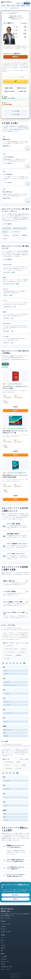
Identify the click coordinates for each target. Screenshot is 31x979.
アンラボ (5, 238)
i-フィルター (18, 768)
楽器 (27, 5)
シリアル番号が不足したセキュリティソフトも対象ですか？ (15, 867)
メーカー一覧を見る (7, 223)
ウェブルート (6, 673)
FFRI (4, 732)
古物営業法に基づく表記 (6, 966)
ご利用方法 (3, 926)
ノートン (15, 765)
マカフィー (5, 231)
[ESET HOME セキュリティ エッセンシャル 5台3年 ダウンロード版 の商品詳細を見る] (15, 420)
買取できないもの (5, 961)
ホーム (2, 8)
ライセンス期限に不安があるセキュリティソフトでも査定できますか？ (15, 860)
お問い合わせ (4, 959)
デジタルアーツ (7, 701)
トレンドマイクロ (6, 228)
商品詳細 (15, 406)
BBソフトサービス (7, 729)
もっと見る (5, 364)
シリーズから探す (15, 114)
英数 (24, 663)
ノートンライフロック (15, 231)
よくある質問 (4, 956)
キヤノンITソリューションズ (19, 228)
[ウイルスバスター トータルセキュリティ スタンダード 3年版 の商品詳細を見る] (15, 376)
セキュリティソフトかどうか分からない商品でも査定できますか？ (15, 875)
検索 (15, 81)
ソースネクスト (6, 235)
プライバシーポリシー (6, 969)
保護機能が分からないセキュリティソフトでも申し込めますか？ (15, 846)
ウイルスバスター (8, 761)
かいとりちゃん (7, 909)
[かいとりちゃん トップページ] (12, 2)
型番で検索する (15, 895)
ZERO (23, 765)
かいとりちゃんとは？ (6, 924)
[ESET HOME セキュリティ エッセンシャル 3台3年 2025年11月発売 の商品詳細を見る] (15, 465)
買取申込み (15, 410)
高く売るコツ (4, 929)
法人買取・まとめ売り (6, 931)
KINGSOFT (24, 235)
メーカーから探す (15, 111)
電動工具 (23, 5)
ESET (18, 761)
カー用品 (18, 5)
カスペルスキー (15, 235)
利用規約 (3, 964)
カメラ (13, 5)
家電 (8, 5)
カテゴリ (7, 8)
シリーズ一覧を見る (7, 259)
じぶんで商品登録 (27, 3)
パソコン (3, 5)
